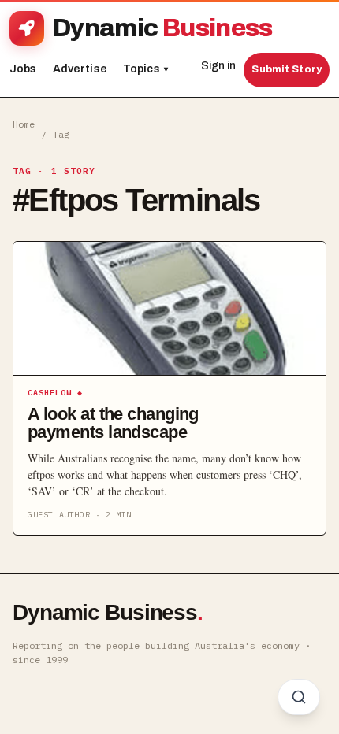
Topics (145, 69)
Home (24, 124)
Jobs (23, 69)
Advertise (80, 69)
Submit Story (286, 69)
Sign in (218, 66)
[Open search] (299, 697)
